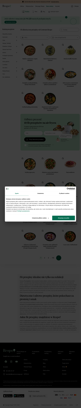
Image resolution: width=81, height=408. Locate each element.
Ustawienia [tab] (40, 193)
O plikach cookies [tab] (64, 193)
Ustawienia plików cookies (39, 218)
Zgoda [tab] (17, 193)
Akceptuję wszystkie (63, 218)
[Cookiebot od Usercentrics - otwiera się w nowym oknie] (68, 189)
